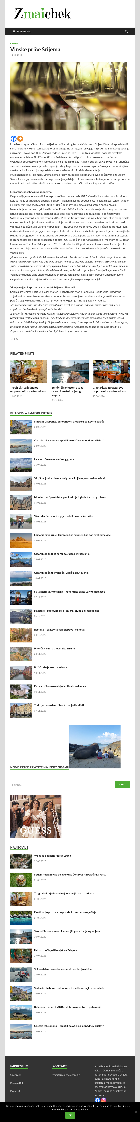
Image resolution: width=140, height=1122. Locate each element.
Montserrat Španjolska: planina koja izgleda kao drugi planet (70, 497)
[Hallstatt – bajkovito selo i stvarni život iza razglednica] (21, 610)
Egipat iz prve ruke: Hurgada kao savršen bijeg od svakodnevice (72, 534)
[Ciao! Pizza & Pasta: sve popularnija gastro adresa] (111, 372)
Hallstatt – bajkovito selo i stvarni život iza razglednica (66, 610)
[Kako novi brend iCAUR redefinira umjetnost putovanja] (21, 1007)
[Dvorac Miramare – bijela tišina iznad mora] (21, 686)
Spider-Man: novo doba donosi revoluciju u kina (63, 969)
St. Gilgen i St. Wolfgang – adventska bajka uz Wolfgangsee (69, 591)
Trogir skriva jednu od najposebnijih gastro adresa (28, 389)
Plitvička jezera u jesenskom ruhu (54, 648)
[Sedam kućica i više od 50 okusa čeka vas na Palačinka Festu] (21, 874)
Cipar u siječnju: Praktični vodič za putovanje (61, 572)
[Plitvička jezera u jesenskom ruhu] (21, 648)
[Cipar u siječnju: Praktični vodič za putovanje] (21, 573)
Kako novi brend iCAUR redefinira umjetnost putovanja (67, 1006)
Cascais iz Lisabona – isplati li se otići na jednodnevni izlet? (69, 440)
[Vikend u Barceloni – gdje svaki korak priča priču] (21, 516)
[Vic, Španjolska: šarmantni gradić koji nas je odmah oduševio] (21, 478)
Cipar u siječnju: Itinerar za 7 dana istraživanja (61, 553)
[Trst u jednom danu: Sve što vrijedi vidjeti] (21, 705)
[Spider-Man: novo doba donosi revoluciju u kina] (21, 969)
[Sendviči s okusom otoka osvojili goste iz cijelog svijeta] (70, 372)
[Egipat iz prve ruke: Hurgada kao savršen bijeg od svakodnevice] (21, 535)
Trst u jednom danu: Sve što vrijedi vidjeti (59, 705)
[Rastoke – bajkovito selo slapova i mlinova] (21, 629)
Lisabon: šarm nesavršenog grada (54, 459)
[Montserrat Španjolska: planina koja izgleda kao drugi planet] (21, 497)
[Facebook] (14, 139)
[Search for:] (70, 784)
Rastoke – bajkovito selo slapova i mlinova (59, 629)
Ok (70, 1115)
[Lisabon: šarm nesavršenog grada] (21, 459)
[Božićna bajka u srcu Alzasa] (21, 667)
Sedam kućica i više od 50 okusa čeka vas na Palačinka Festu (70, 874)
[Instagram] (103, 1100)
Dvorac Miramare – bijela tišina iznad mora (60, 686)
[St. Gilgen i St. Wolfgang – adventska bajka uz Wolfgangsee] (21, 591)
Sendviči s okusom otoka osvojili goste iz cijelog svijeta (67, 391)
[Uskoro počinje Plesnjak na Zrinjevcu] (21, 950)
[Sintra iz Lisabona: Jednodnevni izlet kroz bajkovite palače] (21, 421)
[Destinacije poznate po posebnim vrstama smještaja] (21, 912)
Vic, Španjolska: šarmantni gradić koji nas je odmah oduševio (70, 478)
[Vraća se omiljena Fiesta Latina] (21, 855)
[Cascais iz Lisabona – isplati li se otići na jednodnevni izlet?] (21, 440)
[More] (20, 139)
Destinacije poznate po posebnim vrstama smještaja (65, 912)
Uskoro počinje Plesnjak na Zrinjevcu (56, 950)
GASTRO (14, 43)
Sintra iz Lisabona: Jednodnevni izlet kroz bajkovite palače (69, 421)
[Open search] (126, 31)
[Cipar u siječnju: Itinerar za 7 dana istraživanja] (21, 554)
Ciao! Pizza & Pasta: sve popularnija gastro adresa (109, 389)
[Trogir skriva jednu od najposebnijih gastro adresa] (28, 372)
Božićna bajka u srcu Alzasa (50, 667)
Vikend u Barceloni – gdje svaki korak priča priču (63, 516)
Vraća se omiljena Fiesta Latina (52, 855)
